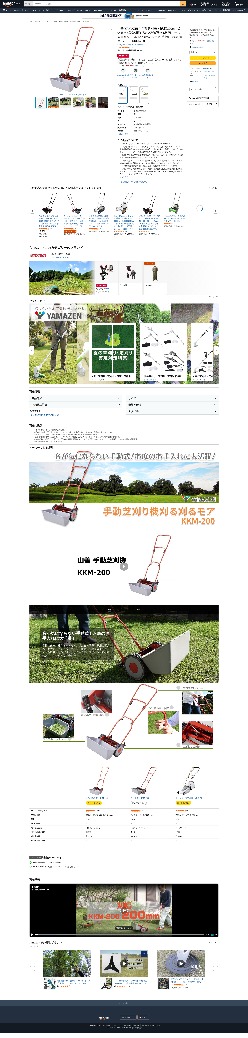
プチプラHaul (57, 10)
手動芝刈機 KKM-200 (40, 889)
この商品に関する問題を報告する (134, 182)
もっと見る (123, 177)
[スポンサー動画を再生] (124, 964)
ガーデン (49, 21)
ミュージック (133, 10)
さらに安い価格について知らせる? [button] (45, 415)
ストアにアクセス (98, 380)
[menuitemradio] (212, 934)
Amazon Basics (83, 10)
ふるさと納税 (44, 10)
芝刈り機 (71, 21)
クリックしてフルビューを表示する (71, 94)
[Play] (32, 934)
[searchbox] (106, 3)
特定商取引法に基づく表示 (151, 1025)
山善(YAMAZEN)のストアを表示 (130, 44)
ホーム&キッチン (149, 10)
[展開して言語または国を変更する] (134, 1018)
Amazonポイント (21, 10)
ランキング (70, 10)
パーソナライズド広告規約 (122, 1025)
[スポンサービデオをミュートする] (88, 974)
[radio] (41, 102)
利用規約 (93, 1025)
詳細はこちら (140, 66)
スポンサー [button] (212, 297)
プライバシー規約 (104, 1025)
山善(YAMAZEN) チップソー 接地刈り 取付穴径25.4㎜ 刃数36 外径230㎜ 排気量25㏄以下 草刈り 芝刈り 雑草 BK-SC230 (187, 980)
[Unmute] (216, 934)
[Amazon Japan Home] (104, 1018)
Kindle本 (161, 10)
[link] (49, 221)
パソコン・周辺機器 (222, 10)
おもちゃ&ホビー (239, 10)
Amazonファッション (176, 10)
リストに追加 (196, 89)
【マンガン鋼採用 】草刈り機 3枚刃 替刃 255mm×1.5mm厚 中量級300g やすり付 (130, 982)
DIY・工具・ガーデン (36, 21)
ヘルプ (33, 10)
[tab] (109, 609)
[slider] (119, 934)
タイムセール (110, 10)
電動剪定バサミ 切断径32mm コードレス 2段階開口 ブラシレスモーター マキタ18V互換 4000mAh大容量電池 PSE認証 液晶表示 (73, 982)
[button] (7, 10)
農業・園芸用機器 (60, 21)
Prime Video (97, 10)
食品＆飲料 (206, 10)
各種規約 (136, 1025)
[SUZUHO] (37, 256)
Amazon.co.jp (207, 68)
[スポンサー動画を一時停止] (88, 969)
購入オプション (138, 803)
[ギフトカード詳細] (199, 10)
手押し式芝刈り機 (83, 21)
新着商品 (122, 10)
